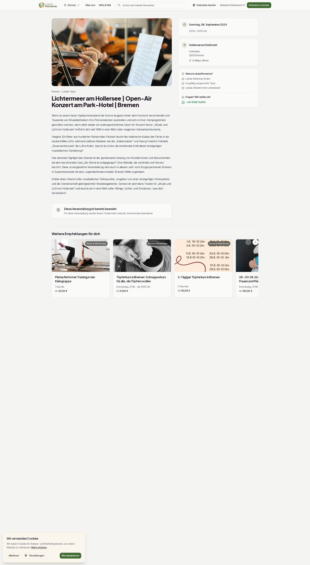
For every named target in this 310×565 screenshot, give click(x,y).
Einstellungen (36, 555)
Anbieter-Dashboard (231, 5)
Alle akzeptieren (70, 555)
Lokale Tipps (69, 91)
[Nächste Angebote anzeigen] (255, 242)
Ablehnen (14, 555)
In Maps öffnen (200, 60)
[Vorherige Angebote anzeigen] (248, 242)
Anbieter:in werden (259, 5)
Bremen (56, 91)
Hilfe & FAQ (105, 5)
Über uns (90, 5)
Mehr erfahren (39, 547)
